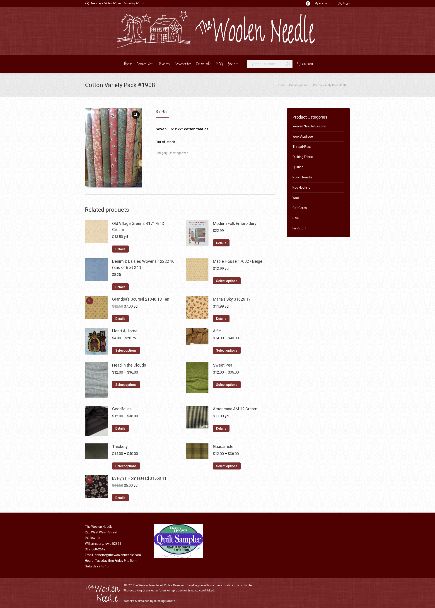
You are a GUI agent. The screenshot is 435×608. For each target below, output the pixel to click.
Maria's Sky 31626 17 (232, 299)
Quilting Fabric (302, 157)
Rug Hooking (301, 187)
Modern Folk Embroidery (234, 223)
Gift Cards (299, 208)
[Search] (288, 64)
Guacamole (223, 446)
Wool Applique (302, 136)
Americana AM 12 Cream (235, 408)
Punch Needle (302, 177)
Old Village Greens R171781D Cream (138, 226)
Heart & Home (125, 330)
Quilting (297, 167)
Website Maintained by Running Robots (149, 601)
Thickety (120, 446)
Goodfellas (122, 408)
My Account (322, 3)
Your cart (307, 64)
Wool (296, 197)
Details (120, 249)
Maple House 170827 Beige (237, 261)
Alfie (217, 330)
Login (346, 3)
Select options (226, 281)
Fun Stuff (299, 228)
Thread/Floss (302, 146)
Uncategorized (178, 153)
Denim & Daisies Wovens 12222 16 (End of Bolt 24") (143, 264)
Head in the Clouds (129, 365)
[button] (136, 115)
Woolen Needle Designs (309, 126)
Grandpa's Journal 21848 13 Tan (140, 299)
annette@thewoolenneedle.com (118, 555)
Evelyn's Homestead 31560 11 (139, 478)
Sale (295, 218)
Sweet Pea (222, 365)
